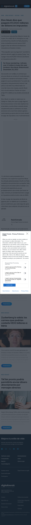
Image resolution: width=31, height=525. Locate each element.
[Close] (27, 234)
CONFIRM (9, 285)
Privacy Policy (24, 291)
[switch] (24, 267)
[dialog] (15, 262)
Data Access (15, 291)
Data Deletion (6, 291)
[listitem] (15, 263)
